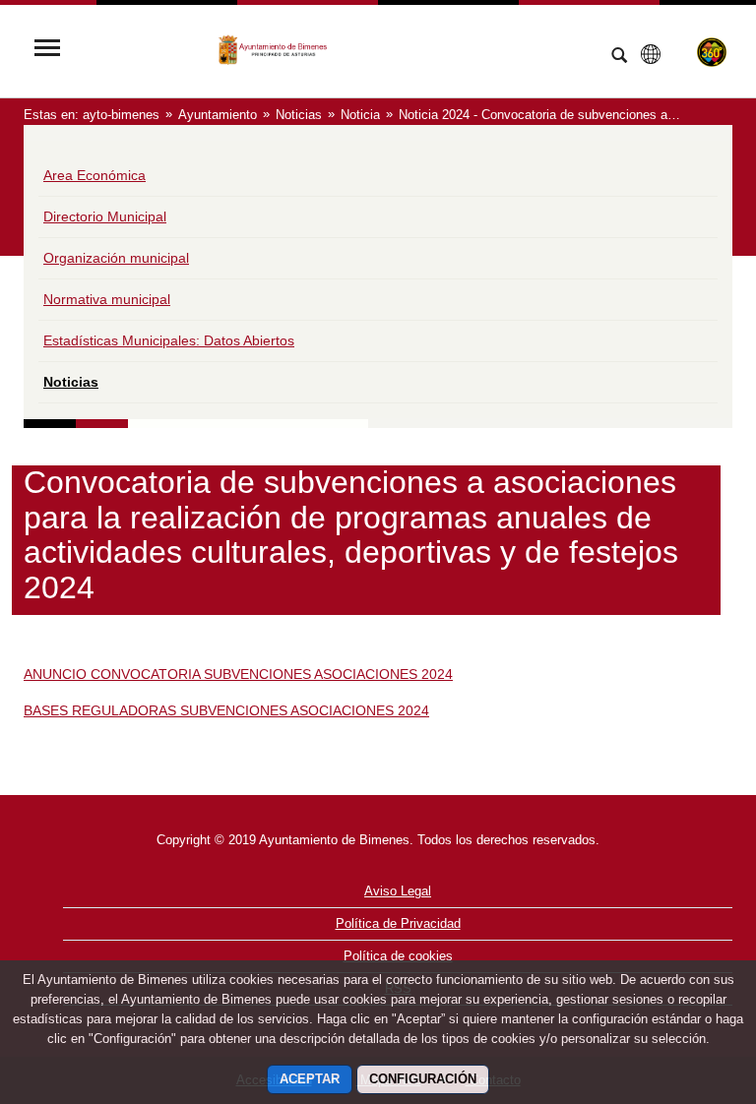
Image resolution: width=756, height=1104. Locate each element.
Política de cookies (398, 956)
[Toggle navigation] (47, 50)
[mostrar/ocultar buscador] (619, 57)
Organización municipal (116, 258)
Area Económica (94, 175)
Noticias (70, 382)
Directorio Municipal (104, 216)
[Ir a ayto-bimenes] (334, 49)
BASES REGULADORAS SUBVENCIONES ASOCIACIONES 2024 (226, 710)
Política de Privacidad (398, 923)
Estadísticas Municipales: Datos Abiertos (168, 340)
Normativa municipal (106, 299)
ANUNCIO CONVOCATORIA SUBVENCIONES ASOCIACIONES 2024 (238, 674)
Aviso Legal (397, 891)
